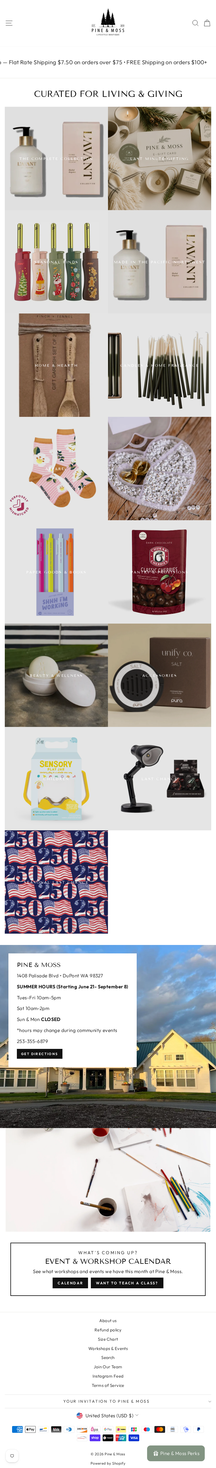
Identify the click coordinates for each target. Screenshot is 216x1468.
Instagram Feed (108, 1376)
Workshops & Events (108, 1348)
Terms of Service (108, 1385)
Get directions (39, 1054)
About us (107, 1320)
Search (108, 1357)
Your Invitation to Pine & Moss (106, 1401)
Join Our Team (108, 1366)
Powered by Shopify (108, 1463)
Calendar (70, 1283)
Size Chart (108, 1339)
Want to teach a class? (127, 1283)
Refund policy (108, 1330)
